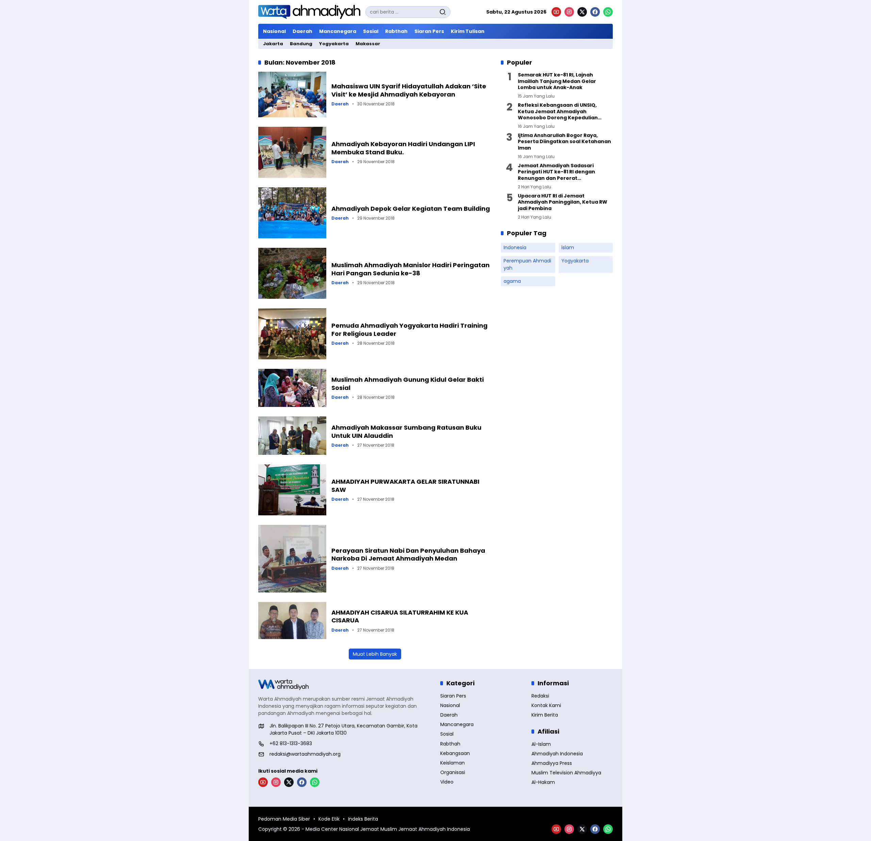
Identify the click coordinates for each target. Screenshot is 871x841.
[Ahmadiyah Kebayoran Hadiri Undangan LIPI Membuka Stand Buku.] (292, 152)
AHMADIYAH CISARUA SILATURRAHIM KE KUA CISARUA (399, 616)
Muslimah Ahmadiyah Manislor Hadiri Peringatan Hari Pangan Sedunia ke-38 (410, 269)
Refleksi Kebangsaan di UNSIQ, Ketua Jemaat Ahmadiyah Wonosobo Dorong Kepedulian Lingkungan (558, 111)
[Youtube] (556, 12)
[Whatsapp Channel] (608, 12)
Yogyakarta (575, 260)
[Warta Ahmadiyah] (309, 12)
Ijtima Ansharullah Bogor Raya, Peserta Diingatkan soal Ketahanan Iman (564, 141)
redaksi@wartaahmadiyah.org (305, 754)
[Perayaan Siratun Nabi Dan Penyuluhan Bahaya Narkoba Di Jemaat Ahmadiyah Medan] (292, 559)
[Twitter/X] (582, 12)
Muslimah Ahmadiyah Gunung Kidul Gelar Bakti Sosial (407, 383)
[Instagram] (569, 12)
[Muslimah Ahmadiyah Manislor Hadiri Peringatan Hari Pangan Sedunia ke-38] (292, 273)
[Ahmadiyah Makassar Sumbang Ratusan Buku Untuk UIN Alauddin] (292, 435)
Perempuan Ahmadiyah (527, 264)
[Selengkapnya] (344, 684)
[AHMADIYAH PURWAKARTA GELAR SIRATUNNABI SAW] (292, 489)
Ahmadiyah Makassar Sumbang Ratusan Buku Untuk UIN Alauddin (406, 431)
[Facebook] (595, 12)
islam (567, 247)
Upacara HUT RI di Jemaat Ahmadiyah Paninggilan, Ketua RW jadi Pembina (562, 202)
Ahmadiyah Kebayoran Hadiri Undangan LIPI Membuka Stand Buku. (403, 148)
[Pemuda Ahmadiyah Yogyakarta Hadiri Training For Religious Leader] (292, 333)
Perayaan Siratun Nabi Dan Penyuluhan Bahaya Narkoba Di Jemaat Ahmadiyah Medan (408, 554)
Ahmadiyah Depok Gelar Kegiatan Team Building (410, 208)
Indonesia (515, 247)
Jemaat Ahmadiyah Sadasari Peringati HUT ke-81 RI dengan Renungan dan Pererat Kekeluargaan (556, 171)
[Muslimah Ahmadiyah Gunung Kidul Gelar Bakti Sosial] (292, 388)
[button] (442, 12)
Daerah (340, 104)
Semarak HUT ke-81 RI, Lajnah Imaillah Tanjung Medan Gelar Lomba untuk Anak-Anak (557, 81)
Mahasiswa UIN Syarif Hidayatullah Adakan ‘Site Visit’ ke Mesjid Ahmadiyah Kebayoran (408, 90)
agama (512, 281)
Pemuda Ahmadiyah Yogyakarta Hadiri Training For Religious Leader (409, 329)
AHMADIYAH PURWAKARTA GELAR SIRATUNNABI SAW (405, 485)
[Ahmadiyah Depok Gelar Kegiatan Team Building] (292, 212)
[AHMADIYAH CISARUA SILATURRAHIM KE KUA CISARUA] (292, 620)
